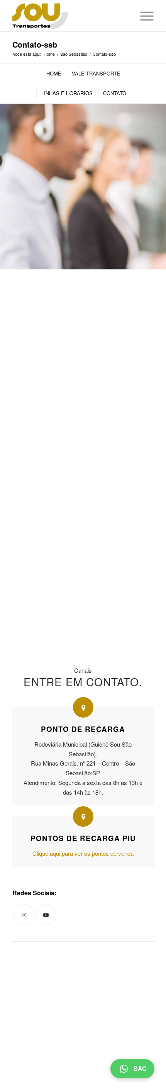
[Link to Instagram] (23, 914)
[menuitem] (53, 73)
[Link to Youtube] (45, 914)
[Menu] (143, 15)
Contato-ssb (34, 44)
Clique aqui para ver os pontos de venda (83, 853)
